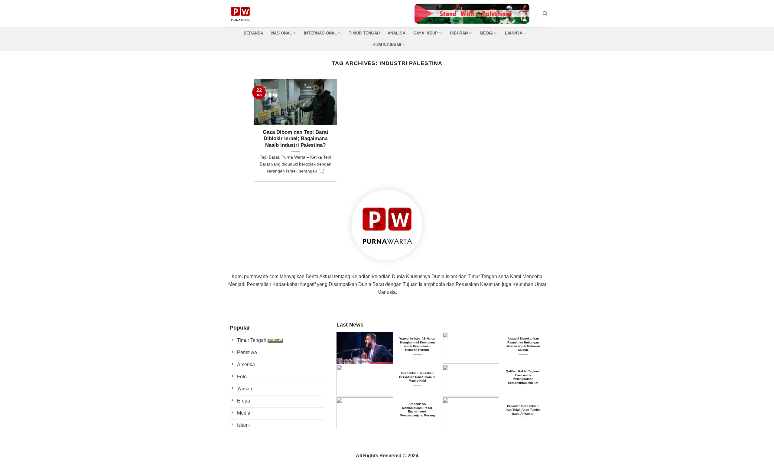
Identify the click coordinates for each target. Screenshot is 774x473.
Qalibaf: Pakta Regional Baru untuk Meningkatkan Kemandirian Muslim (523, 377)
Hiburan (459, 33)
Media (486, 33)
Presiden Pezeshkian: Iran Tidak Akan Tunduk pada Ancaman (523, 409)
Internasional (320, 33)
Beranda (253, 33)
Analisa (396, 33)
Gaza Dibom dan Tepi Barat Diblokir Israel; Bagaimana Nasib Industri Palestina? (295, 138)
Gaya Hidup (425, 33)
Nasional (281, 33)
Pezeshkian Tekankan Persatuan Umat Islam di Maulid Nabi (417, 376)
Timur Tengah (364, 33)
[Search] (545, 13)
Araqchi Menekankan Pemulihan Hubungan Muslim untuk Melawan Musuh (523, 344)
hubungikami (386, 45)
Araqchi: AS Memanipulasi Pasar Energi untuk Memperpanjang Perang (417, 409)
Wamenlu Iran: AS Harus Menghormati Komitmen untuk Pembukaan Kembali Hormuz (417, 344)
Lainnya (513, 33)
